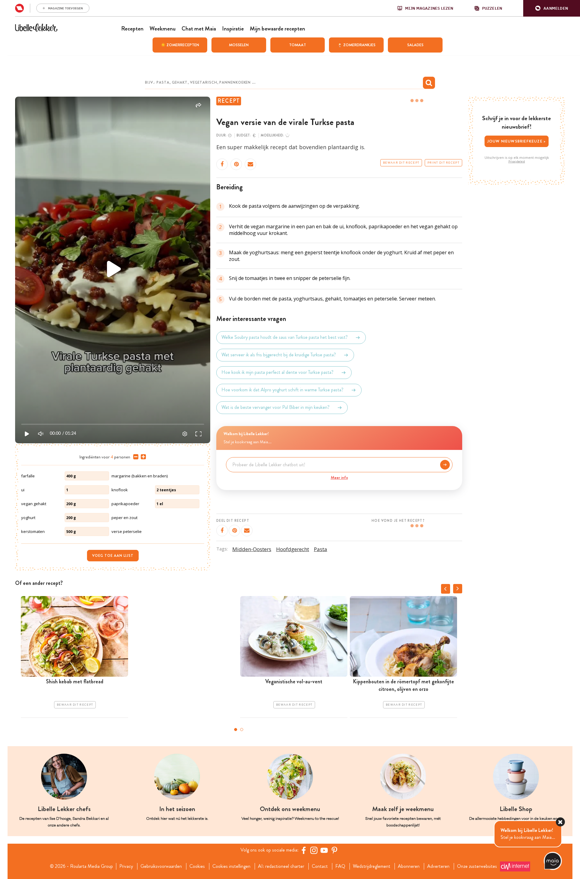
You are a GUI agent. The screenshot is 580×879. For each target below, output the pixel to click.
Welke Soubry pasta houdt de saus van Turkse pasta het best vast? (284, 337)
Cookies (197, 866)
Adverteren (438, 866)
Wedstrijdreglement (371, 866)
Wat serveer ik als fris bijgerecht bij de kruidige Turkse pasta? (278, 354)
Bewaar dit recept (401, 163)
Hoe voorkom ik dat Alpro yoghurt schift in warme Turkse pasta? (282, 390)
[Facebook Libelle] (303, 850)
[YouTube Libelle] (324, 850)
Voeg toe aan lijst (113, 555)
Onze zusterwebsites (477, 866)
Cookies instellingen (231, 866)
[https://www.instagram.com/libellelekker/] (313, 850)
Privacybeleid (516, 161)
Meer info (339, 477)
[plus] (142, 457)
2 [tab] (241, 729)
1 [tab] (235, 729)
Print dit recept (443, 163)
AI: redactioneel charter (281, 866)
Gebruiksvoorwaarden (161, 866)
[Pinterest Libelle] (334, 850)
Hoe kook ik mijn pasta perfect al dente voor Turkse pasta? (277, 372)
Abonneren (409, 866)
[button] (551, 8)
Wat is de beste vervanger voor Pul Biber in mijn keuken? (275, 407)
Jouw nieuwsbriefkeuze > (516, 141)
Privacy (126, 866)
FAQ (340, 866)
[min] (134, 457)
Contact (320, 866)
